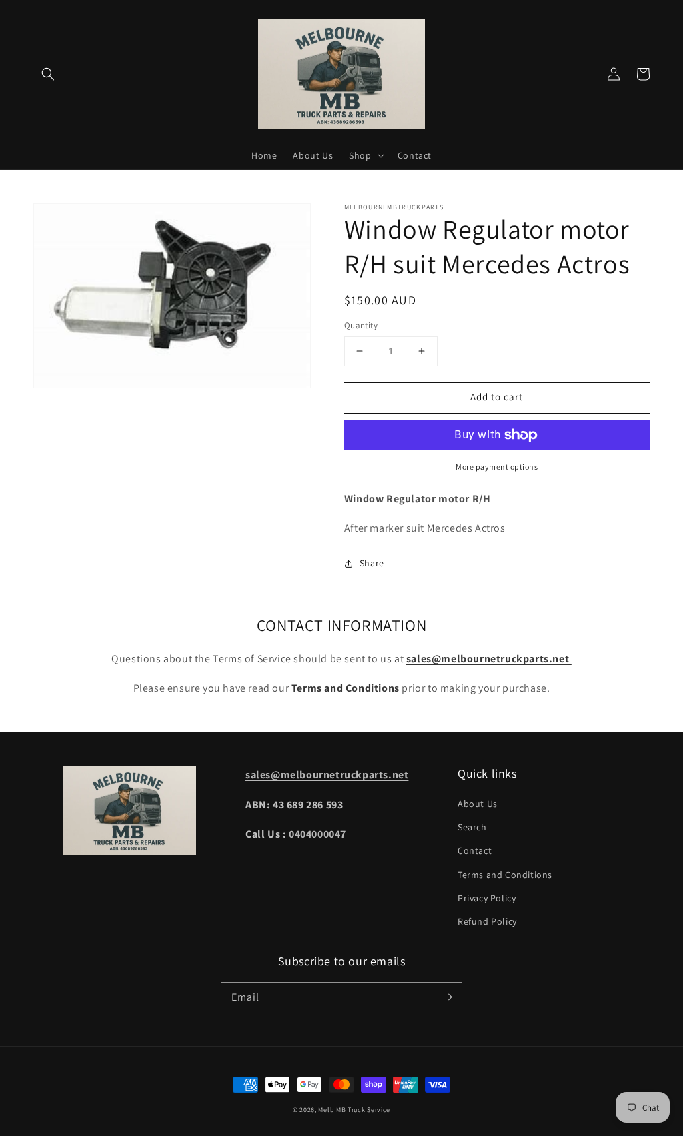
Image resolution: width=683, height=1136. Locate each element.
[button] (48, 74)
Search (472, 827)
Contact (475, 850)
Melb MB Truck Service (354, 1109)
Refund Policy (487, 921)
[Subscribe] (447, 997)
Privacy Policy (487, 898)
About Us (478, 804)
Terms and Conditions (505, 875)
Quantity (361, 325)
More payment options (497, 467)
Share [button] (372, 563)
